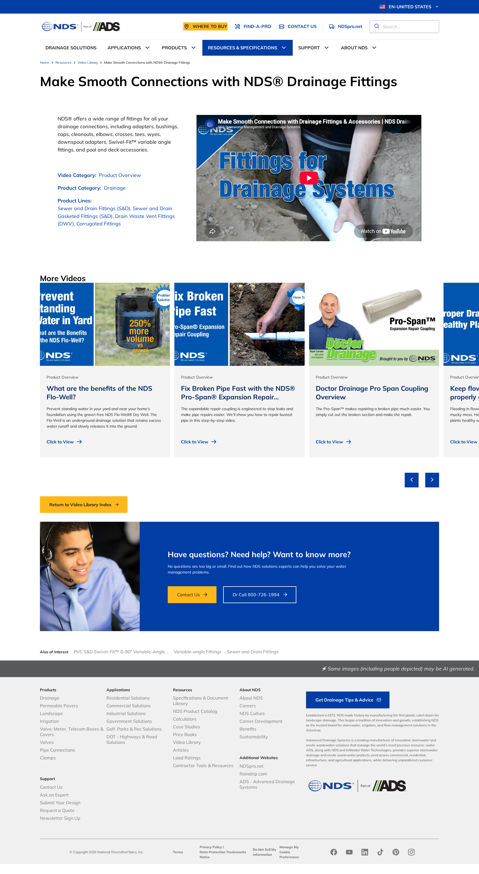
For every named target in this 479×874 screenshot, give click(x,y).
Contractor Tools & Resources (203, 765)
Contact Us (188, 594)
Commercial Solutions (128, 705)
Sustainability (254, 736)
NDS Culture (252, 713)
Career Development (261, 721)
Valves (47, 742)
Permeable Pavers (59, 705)
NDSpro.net (252, 766)
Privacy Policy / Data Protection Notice (212, 852)
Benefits (248, 729)
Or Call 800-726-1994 (256, 594)
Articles (181, 750)
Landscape (51, 713)
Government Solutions (129, 721)
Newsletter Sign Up (60, 818)
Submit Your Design (60, 802)
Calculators (185, 719)
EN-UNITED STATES (410, 6)
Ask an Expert (54, 795)
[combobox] (404, 26)
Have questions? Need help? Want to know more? (259, 554)
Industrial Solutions (126, 713)
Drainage (49, 698)
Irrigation (49, 721)
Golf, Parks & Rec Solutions (134, 729)
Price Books (185, 734)
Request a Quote (57, 810)
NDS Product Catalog (195, 711)
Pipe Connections (57, 750)
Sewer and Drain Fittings (253, 651)
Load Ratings (187, 757)
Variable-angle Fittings (197, 651)
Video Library (187, 742)
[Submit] (376, 26)
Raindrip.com (253, 774)
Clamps (48, 757)
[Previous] (412, 480)
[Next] (432, 480)
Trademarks (236, 852)
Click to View (60, 441)
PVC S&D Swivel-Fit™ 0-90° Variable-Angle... (121, 651)
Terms (178, 852)
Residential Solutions (128, 698)
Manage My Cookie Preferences (289, 852)
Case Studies (186, 726)
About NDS (251, 698)
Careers (248, 705)
